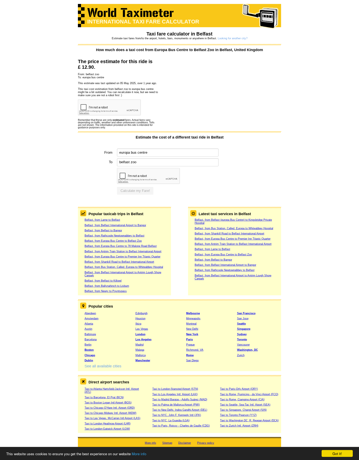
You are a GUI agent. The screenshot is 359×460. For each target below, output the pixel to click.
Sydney (242, 334)
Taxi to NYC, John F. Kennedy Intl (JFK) (176, 415)
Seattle (241, 323)
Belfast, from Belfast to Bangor (103, 230)
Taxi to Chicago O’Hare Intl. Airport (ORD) (110, 407)
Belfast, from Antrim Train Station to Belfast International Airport (123, 251)
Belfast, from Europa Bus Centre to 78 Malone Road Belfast (121, 246)
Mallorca (140, 355)
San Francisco (246, 313)
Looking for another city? (232, 38)
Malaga (139, 349)
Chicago (90, 355)
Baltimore (90, 334)
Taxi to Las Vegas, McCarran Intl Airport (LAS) (112, 418)
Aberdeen (90, 313)
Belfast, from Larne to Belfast (102, 219)
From (108, 153)
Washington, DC (247, 349)
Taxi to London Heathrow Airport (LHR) (107, 423)
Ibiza (138, 323)
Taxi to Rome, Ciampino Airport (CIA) (242, 399)
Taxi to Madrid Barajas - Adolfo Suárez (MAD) (179, 399)
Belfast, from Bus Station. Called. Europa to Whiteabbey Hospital (124, 267)
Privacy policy (205, 442)
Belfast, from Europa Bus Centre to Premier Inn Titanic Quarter (122, 256)
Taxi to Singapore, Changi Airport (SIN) (243, 409)
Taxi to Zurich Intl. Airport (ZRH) (239, 425)
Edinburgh (141, 313)
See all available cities (103, 366)
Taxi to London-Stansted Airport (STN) (175, 388)
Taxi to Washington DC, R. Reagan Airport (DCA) (249, 420)
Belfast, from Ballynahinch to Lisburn (107, 285)
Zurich (241, 355)
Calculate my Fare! (135, 191)
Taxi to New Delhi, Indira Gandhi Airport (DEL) (179, 409)
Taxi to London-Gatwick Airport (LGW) (107, 428)
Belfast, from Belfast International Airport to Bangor (115, 225)
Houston (140, 318)
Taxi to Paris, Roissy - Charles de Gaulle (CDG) (181, 425)
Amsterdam (91, 318)
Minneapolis (193, 318)
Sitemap (167, 442)
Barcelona (91, 339)
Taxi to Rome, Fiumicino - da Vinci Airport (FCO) (249, 394)
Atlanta (89, 323)
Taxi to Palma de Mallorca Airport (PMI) (176, 404)
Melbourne (193, 313)
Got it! (337, 453)
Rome (190, 355)
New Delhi (192, 328)
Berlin (88, 344)
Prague (190, 344)
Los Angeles (143, 339)
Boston (89, 349)
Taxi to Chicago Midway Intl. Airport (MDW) (110, 413)
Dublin (89, 360)
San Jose (242, 318)
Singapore (243, 328)
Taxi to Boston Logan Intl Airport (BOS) (108, 402)
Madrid (139, 344)
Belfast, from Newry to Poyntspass (106, 291)
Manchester (142, 360)
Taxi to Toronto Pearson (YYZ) (238, 415)
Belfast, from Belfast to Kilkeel (103, 280)
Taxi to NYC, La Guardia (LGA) (170, 420)
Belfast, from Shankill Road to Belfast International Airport (119, 261)
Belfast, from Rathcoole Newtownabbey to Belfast (114, 235)
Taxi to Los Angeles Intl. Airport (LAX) (175, 394)
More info (139, 453)
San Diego (192, 360)
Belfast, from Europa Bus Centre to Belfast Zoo (113, 240)
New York (192, 334)
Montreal (191, 323)
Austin (88, 328)
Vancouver (243, 344)
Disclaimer (184, 442)
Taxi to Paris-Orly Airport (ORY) (239, 388)
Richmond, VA (194, 349)
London (140, 334)
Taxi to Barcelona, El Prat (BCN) (104, 397)
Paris (189, 339)
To (110, 162)
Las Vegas (141, 328)
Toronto (242, 339)
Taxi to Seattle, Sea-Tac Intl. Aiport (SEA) (245, 404)
